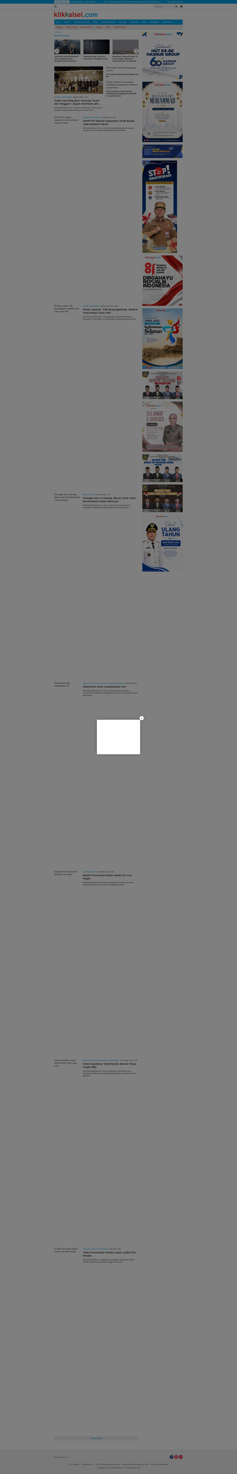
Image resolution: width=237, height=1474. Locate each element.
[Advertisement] (118, 737)
